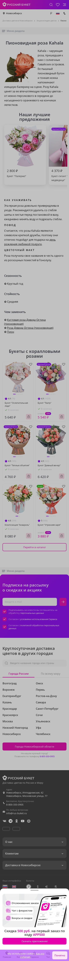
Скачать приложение (35, 941)
